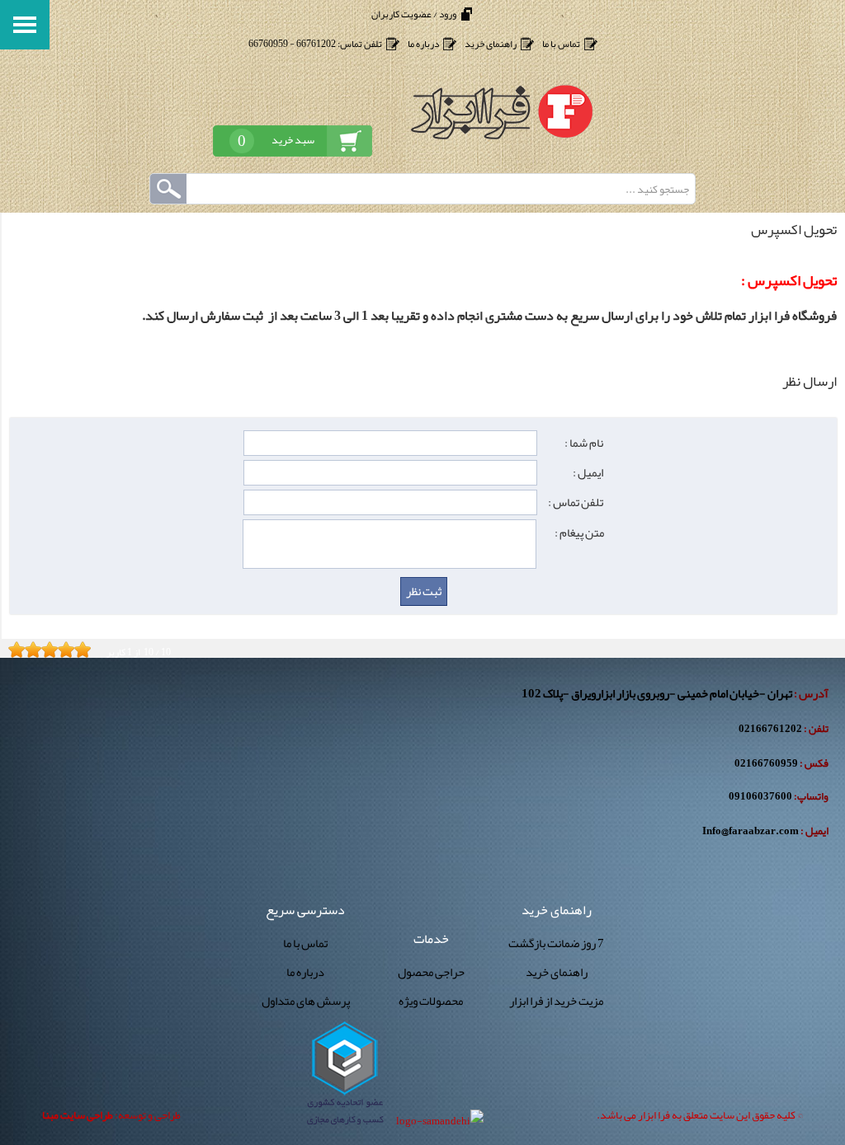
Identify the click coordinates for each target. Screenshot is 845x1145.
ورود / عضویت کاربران (413, 14)
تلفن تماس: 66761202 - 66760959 (315, 44)
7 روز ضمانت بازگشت (556, 943)
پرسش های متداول (306, 1001)
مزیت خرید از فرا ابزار (556, 1001)
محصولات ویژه (431, 1001)
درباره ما (423, 44)
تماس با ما (561, 44)
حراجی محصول (431, 972)
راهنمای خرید (491, 44)
